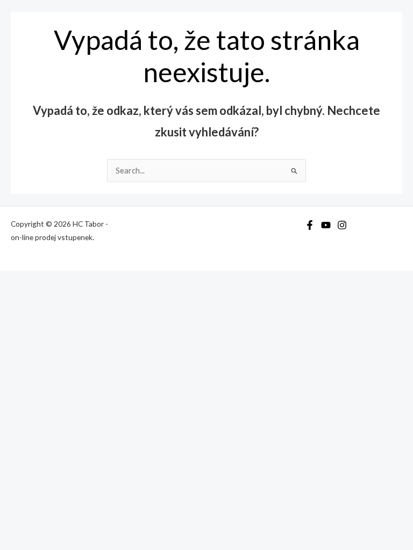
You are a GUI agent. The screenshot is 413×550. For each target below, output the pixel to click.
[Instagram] (342, 225)
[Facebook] (310, 225)
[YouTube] (326, 225)
